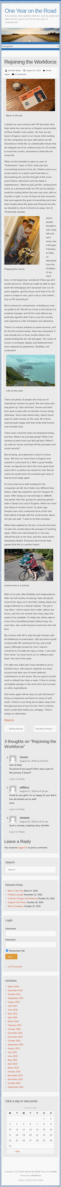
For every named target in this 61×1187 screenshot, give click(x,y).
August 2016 (14, 1002)
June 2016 (13, 1010)
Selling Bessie (14, 728)
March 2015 (13, 1068)
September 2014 (15, 1087)
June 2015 (13, 1056)
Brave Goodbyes (16, 906)
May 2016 (12, 1013)
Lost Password (15, 966)
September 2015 (15, 1044)
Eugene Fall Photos (17, 902)
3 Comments (20, 74)
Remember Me (17, 950)
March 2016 (13, 1021)
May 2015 (12, 1060)
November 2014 (15, 1079)
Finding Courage (15, 894)
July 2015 (12, 1052)
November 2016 (15, 990)
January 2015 (14, 1071)
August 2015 (14, 1048)
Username (10, 928)
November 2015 (15, 1037)
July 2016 (12, 1006)
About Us (9, 720)
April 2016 (12, 1017)
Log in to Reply (17, 779)
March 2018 (13, 986)
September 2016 (15, 998)
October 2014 (14, 1083)
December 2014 (15, 1075)
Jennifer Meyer (14, 70)
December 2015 (15, 1033)
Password (10, 939)
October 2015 (14, 1040)
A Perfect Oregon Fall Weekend (23, 898)
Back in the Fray (15, 891)
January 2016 (14, 1029)
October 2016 (14, 994)
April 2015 (12, 1064)
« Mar (17, 1151)
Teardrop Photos (45, 728)
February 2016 (14, 1025)
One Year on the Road (30, 10)
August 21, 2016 (33, 70)
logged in (22, 847)
